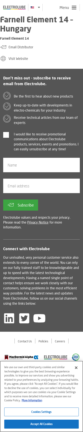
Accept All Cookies (41, 424)
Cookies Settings (41, 411)
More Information (32, 400)
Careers (60, 341)
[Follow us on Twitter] (24, 318)
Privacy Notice (38, 222)
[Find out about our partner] (21, 357)
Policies (43, 341)
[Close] (76, 367)
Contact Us (25, 341)
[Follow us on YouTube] (39, 318)
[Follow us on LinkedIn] (9, 318)
